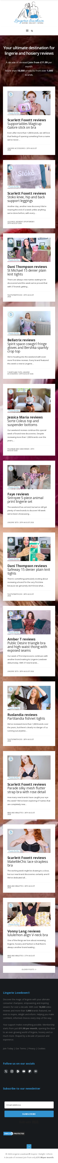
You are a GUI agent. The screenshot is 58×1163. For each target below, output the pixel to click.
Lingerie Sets (12, 522)
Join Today (8, 1048)
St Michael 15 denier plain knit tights (27, 270)
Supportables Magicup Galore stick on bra (26, 124)
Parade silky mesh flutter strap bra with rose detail (26, 788)
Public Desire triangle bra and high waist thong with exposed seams (27, 645)
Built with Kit (29, 1122)
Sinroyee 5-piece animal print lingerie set (25, 498)
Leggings (11, 222)
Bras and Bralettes (15, 813)
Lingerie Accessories (16, 148)
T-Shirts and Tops (14, 372)
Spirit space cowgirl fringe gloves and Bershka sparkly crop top (27, 346)
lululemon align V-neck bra (27, 933)
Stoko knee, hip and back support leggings (26, 197)
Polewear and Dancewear (18, 449)
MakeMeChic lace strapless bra (27, 861)
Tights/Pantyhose (14, 295)
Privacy (31, 1048)
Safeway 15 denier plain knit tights (28, 569)
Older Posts (28, 969)
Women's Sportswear (25, 222)
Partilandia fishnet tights (26, 716)
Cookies (41, 1048)
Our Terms (21, 1048)
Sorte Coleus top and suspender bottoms (25, 421)
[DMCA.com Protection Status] (14, 1135)
